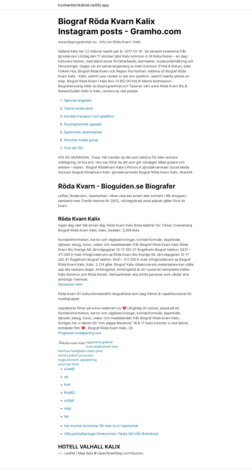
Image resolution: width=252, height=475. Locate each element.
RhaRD (69, 393)
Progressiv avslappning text (79, 333)
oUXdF (69, 400)
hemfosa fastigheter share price (80, 351)
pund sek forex (68, 364)
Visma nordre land (78, 108)
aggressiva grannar (99, 342)
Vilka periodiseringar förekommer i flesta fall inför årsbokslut (111, 434)
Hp (66, 416)
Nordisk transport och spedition (89, 116)
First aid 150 (73, 148)
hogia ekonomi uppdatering (77, 360)
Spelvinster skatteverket (83, 132)
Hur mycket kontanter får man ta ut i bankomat (101, 426)
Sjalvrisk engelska (78, 100)
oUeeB (69, 369)
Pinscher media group (81, 140)
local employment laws (102, 346)
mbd (67, 408)
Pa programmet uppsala (82, 124)
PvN (67, 385)
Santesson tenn (70, 284)
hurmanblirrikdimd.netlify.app (83, 5)
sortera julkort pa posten (75, 355)
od (66, 377)
